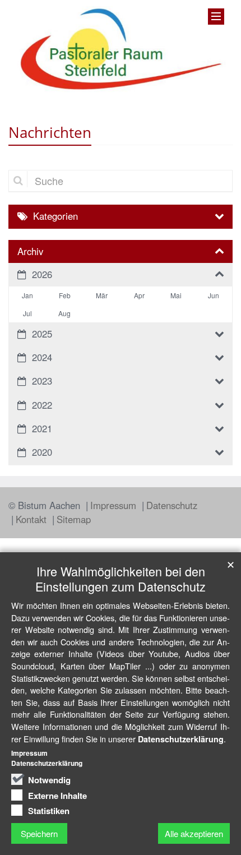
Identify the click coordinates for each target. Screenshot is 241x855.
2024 (42, 357)
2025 (42, 333)
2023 (42, 380)
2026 (42, 274)
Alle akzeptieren (194, 833)
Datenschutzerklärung (181, 739)
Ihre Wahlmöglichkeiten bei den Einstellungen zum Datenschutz (120, 578)
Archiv (30, 251)
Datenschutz (171, 505)
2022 (42, 405)
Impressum (114, 505)
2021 (42, 428)
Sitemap (74, 519)
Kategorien (55, 216)
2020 (42, 452)
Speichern (39, 833)
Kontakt (32, 519)
